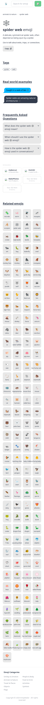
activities (26, 683)
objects (7, 686)
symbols (26, 686)
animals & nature (9, 14)
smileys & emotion (11, 677)
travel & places (9, 683)
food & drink (28, 680)
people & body (28, 677)
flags (6, 690)
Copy (7, 48)
